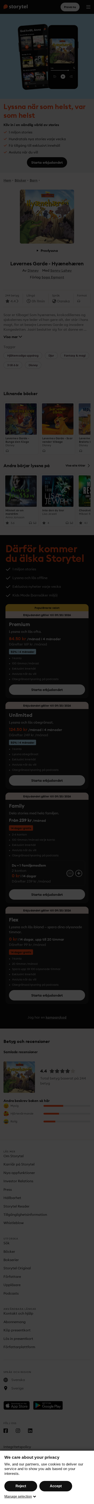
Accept (56, 1486)
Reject (21, 1486)
